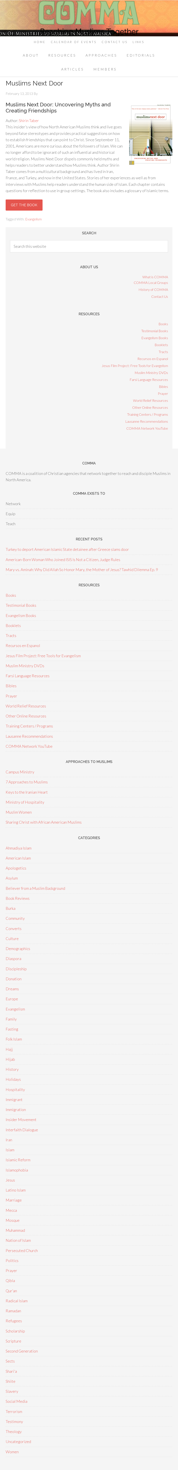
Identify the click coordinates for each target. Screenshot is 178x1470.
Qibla (10, 1280)
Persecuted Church (22, 1250)
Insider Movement (21, 1119)
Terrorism (14, 1411)
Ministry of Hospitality (25, 802)
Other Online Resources (150, 407)
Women (12, 1451)
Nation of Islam (18, 1240)
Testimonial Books (154, 331)
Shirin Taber (29, 120)
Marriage (14, 1200)
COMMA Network (89, 18)
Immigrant (14, 1099)
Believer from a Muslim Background (35, 888)
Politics (12, 1260)
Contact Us (159, 296)
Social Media (16, 1401)
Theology (14, 1431)
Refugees (14, 1320)
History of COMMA (153, 289)
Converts (13, 928)
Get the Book (24, 205)
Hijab (10, 1059)
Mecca (11, 1210)
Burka (10, 908)
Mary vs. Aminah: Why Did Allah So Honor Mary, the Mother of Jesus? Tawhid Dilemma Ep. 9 (82, 569)
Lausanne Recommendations (146, 421)
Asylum (12, 878)
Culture (12, 938)
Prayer (163, 393)
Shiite (10, 1381)
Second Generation (22, 1351)
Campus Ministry (20, 771)
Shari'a (11, 1371)
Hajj (9, 1049)
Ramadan (13, 1310)
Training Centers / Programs (147, 414)
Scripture (13, 1341)
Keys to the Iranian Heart (27, 792)
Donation (13, 978)
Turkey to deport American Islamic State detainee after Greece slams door (67, 549)
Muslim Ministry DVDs (151, 372)
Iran (9, 1139)
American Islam (18, 858)
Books (163, 324)
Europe (12, 998)
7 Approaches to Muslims (27, 781)
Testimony (14, 1421)
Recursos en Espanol (152, 359)
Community (15, 918)
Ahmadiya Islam (18, 848)
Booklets (161, 345)
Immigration (16, 1109)
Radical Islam (17, 1300)
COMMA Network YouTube (147, 428)
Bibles (163, 386)
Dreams (12, 988)
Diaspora (13, 958)
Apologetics (16, 868)
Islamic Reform (18, 1159)
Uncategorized (18, 1441)
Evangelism (33, 219)
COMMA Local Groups (151, 282)
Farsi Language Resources (149, 379)
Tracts (163, 352)
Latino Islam (16, 1190)
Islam (10, 1149)
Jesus (10, 1180)
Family (11, 1019)
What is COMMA (155, 277)
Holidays (13, 1079)
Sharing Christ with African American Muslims (44, 822)
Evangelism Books (154, 338)
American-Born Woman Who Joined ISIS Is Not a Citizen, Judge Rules (63, 559)
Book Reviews (18, 898)
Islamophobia (17, 1170)
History (12, 1069)
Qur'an (11, 1290)
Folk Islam (14, 1039)
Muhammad (15, 1230)
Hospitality (15, 1089)
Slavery (12, 1391)
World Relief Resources (150, 400)
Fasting (12, 1029)
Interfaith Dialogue (22, 1129)
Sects (10, 1361)
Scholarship (15, 1331)
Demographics (18, 948)
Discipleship (16, 968)
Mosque (13, 1220)
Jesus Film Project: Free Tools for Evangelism (135, 366)
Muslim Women (19, 812)
